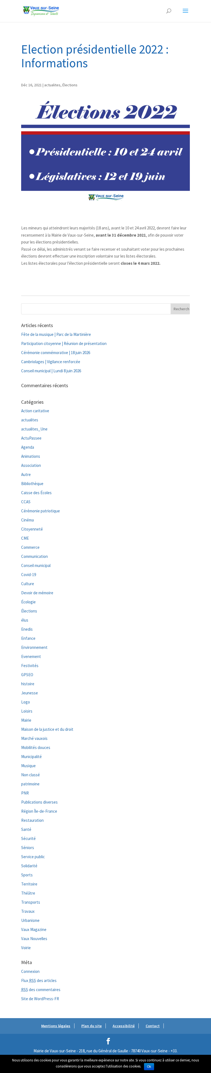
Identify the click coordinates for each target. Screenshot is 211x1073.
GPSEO (27, 674)
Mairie (26, 720)
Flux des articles (39, 980)
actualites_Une (34, 429)
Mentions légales (55, 1025)
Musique (28, 765)
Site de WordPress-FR (40, 998)
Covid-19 (28, 574)
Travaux (28, 911)
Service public (33, 856)
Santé (26, 829)
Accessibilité (124, 1025)
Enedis (27, 629)
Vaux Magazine (33, 929)
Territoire (29, 884)
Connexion (30, 971)
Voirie (26, 947)
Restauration (32, 820)
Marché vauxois (34, 738)
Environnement (34, 647)
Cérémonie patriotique (40, 510)
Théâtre (28, 893)
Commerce (30, 547)
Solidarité (29, 865)
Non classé (30, 774)
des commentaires (40, 989)
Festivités (29, 665)
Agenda (27, 447)
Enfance (28, 638)
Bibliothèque (32, 483)
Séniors (27, 847)
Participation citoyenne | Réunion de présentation (64, 343)
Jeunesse (29, 692)
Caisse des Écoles (36, 492)
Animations (30, 456)
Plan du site (91, 1025)
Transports (30, 902)
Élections (69, 84)
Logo (25, 702)
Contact (153, 1025)
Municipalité (31, 756)
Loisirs (26, 711)
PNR (25, 793)
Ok (149, 1067)
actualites (52, 84)
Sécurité (28, 838)
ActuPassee (31, 438)
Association (31, 465)
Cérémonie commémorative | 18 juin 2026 (55, 352)
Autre (26, 474)
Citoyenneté (32, 529)
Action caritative (35, 410)
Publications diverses (39, 802)
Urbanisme (30, 920)
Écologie (28, 601)
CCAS (25, 501)
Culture (27, 583)
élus (24, 620)
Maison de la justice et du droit (47, 729)
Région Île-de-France (39, 811)
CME (25, 538)
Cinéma (27, 520)
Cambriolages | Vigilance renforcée (50, 361)
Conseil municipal (36, 565)
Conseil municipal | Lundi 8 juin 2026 (51, 370)
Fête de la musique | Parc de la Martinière (56, 334)
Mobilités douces (35, 747)
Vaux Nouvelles (34, 938)
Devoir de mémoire (37, 592)
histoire (27, 683)
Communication (34, 556)
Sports (27, 874)
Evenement (31, 656)
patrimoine (30, 783)
